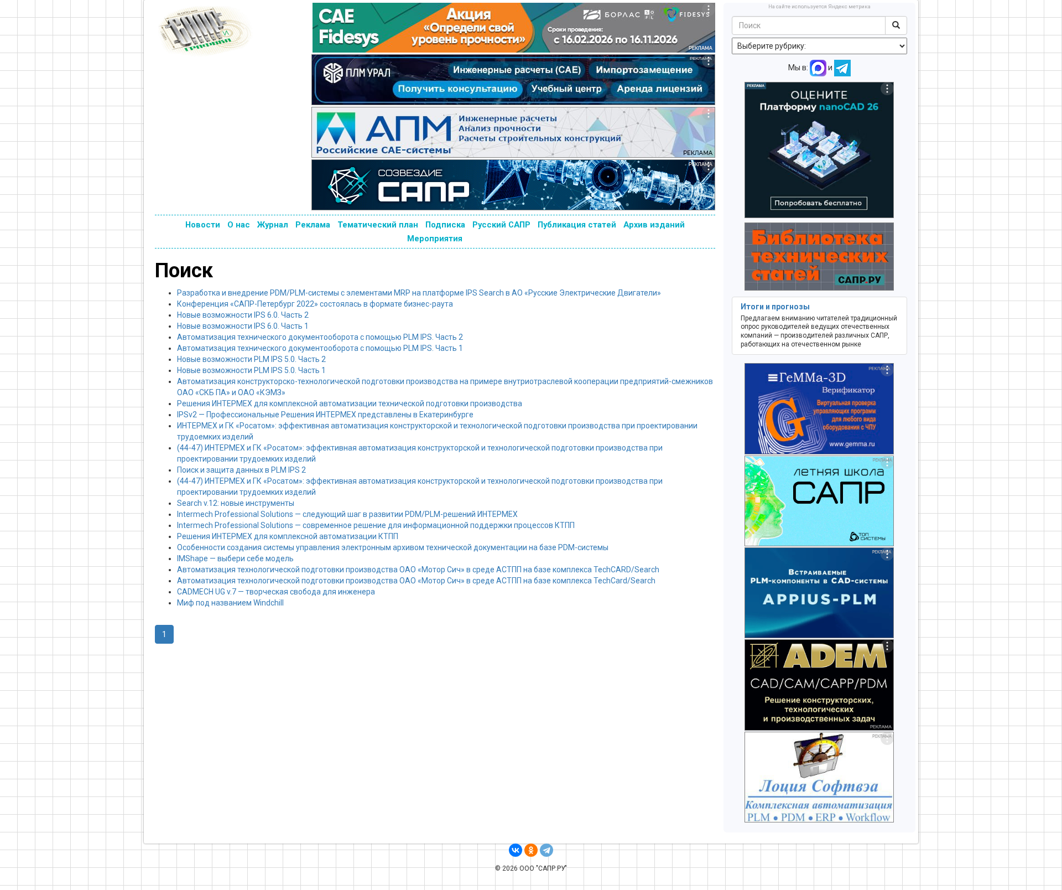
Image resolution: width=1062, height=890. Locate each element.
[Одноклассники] (531, 850)
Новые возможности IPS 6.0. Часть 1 (243, 326)
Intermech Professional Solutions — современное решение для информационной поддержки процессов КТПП (376, 525)
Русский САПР (501, 225)
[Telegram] (546, 850)
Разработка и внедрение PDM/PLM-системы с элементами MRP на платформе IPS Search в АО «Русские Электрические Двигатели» (419, 292)
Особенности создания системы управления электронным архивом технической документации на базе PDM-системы (392, 547)
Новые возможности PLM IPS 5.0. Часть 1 (251, 370)
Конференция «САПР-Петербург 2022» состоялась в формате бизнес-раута (315, 303)
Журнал (272, 225)
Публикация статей (577, 225)
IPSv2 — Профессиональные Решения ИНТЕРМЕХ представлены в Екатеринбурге (325, 414)
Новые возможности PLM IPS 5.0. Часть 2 (251, 359)
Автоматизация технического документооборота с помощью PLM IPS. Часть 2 (320, 337)
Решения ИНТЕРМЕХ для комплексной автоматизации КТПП (287, 536)
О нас (238, 225)
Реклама (312, 225)
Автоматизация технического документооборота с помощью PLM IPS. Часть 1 (320, 348)
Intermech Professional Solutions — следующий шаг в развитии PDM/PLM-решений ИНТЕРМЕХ (347, 514)
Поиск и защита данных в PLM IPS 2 (241, 469)
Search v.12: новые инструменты (235, 503)
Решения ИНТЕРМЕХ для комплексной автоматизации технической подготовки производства (349, 403)
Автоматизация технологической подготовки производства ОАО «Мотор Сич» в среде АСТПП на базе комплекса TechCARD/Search (418, 569)
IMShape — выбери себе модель (235, 558)
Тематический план (377, 225)
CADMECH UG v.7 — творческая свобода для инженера (276, 591)
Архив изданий (654, 225)
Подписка (445, 225)
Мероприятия (434, 239)
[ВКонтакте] (515, 850)
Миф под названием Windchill (230, 602)
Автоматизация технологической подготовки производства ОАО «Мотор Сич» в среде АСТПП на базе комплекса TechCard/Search (416, 580)
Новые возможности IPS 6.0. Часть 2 (243, 315)
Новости (202, 225)
